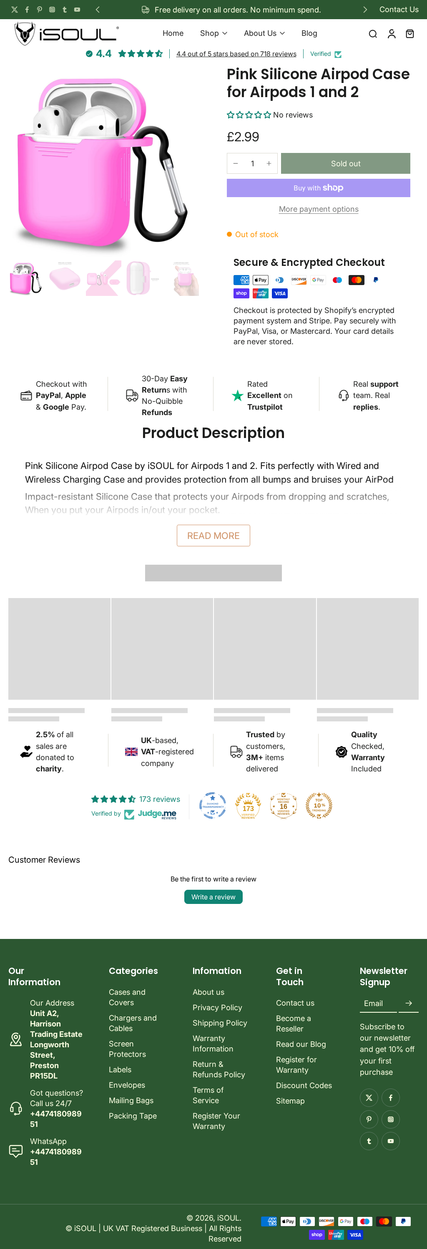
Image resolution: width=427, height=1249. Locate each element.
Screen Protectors (127, 1049)
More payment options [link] (319, 209)
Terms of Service (208, 1095)
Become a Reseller (293, 1023)
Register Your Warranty (216, 1121)
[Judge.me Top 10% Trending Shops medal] (319, 805)
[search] (373, 33)
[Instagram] (52, 10)
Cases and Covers (127, 997)
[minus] (235, 163)
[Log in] (391, 33)
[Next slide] (365, 9)
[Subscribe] (409, 1003)
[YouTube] (77, 10)
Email (373, 1003)
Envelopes (127, 1084)
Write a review (213, 897)
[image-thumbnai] (26, 278)
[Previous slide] (97, 9)
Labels (120, 1069)
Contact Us (399, 9)
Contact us (295, 1002)
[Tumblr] (64, 10)
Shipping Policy (220, 1022)
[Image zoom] (104, 161)
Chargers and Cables (133, 1023)
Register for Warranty (296, 1064)
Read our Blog (301, 1044)
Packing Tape (133, 1115)
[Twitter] (14, 10)
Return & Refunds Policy (219, 1069)
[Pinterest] (39, 10)
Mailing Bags (131, 1100)
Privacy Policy (217, 1007)
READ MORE (213, 535)
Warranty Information (213, 1043)
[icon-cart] (409, 33)
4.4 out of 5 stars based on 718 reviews (236, 54)
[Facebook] (27, 10)
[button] (250, 114)
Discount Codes (304, 1085)
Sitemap (290, 1100)
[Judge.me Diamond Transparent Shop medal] (212, 805)
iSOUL (228, 1217)
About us (208, 991)
